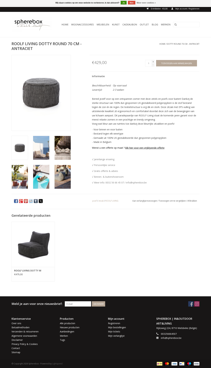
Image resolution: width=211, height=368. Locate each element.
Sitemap (16, 352)
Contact (16, 348)
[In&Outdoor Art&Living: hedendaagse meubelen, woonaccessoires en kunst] (33, 24)
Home (64, 24)
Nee (132, 3)
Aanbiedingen (67, 331)
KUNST (116, 24)
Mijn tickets (114, 331)
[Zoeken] (175, 24)
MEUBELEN (103, 24)
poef (94, 200)
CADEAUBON (129, 24)
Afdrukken (192, 200)
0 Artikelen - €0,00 (159, 8)
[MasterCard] (166, 363)
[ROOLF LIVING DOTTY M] (33, 244)
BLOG (155, 24)
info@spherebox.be (171, 337)
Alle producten (67, 323)
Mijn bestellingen (117, 327)
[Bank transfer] (196, 363)
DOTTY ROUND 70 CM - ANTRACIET (183, 44)
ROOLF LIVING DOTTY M (27, 270)
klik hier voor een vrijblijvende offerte (145, 147)
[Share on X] (41, 201)
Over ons (16, 323)
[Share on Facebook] (16, 201)
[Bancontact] (181, 363)
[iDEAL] (159, 363)
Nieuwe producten (69, 327)
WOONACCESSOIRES (82, 24)
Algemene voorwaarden (24, 335)
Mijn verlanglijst (116, 335)
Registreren (114, 323)
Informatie (98, 76)
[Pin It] (26, 201)
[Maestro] (189, 363)
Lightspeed (57, 363)
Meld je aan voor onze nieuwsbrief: (37, 304)
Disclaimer (17, 339)
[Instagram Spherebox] (196, 304)
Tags (62, 339)
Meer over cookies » (146, 3)
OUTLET (144, 24)
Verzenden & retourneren (25, 331)
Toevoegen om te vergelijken (172, 200)
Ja (123, 3)
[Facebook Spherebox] (191, 304)
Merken (165, 24)
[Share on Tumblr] (36, 201)
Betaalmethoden (21, 327)
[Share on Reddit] (31, 201)
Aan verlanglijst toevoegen (145, 200)
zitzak (101, 200)
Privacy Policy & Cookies (25, 344)
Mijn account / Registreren (187, 8)
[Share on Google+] (21, 201)
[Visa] (174, 363)
